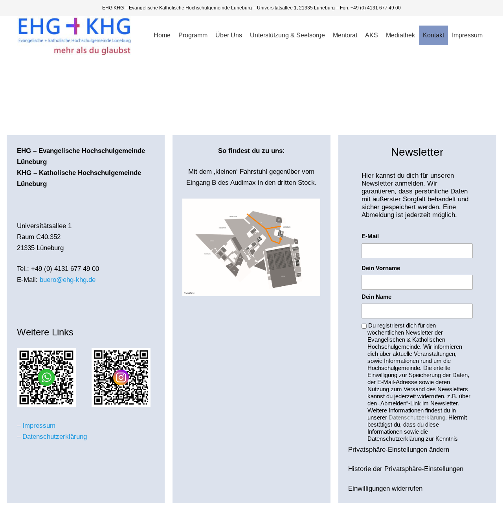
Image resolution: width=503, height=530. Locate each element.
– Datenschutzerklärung (52, 436)
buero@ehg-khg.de (67, 279)
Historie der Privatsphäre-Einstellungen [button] (405, 469)
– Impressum (36, 425)
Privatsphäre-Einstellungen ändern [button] (398, 449)
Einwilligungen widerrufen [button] (385, 488)
